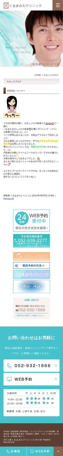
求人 (21, 436)
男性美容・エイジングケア (32, 431)
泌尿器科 (15, 431)
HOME (38, 75)
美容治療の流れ (17, 434)
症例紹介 (30, 434)
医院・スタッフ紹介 (44, 434)
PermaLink (9, 199)
